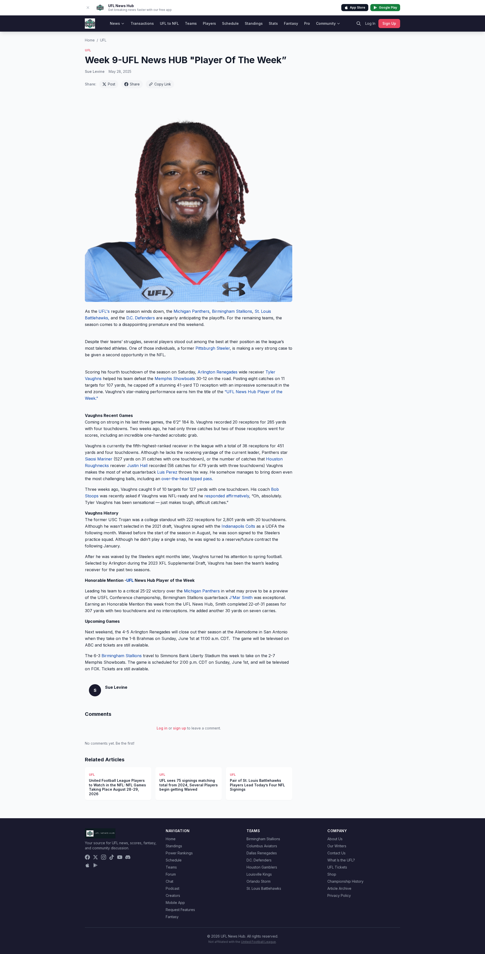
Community (326, 23)
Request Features (180, 909)
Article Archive (339, 888)
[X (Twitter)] (95, 857)
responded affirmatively (226, 495)
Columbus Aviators (262, 846)
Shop (331, 874)
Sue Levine (95, 71)
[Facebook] (87, 857)
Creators (173, 895)
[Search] (358, 23)
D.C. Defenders (140, 317)
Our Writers (336, 846)
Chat (169, 881)
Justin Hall (138, 465)
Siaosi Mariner (99, 458)
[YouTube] (119, 857)
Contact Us (336, 853)
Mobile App (175, 902)
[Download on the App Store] (87, 865)
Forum (171, 874)
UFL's (105, 311)
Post (111, 84)
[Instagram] (103, 857)
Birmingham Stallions (232, 311)
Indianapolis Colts (238, 526)
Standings (254, 23)
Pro (307, 23)
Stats (273, 23)
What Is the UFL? (341, 860)
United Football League (258, 942)
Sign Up (389, 23)
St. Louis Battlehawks (264, 888)
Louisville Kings (259, 874)
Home (90, 40)
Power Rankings (179, 853)
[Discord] (127, 857)
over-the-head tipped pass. (186, 478)
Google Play (388, 7)
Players (209, 23)
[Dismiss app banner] (88, 8)
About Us (335, 839)
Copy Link (162, 84)
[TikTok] (111, 857)
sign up (179, 728)
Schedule (230, 23)
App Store (357, 7)
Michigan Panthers (191, 311)
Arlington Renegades (217, 371)
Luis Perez (168, 472)
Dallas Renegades (262, 853)
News (115, 23)
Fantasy (291, 23)
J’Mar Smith (241, 597)
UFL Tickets (337, 867)
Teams (191, 23)
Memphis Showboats (175, 378)
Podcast (172, 888)
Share (135, 84)
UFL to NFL (169, 23)
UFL (103, 40)
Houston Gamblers (262, 867)
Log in (162, 728)
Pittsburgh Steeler (212, 348)
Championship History (345, 881)
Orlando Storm (259, 881)
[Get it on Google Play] (95, 865)
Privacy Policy (339, 895)
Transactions (142, 23)
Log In (370, 23)
